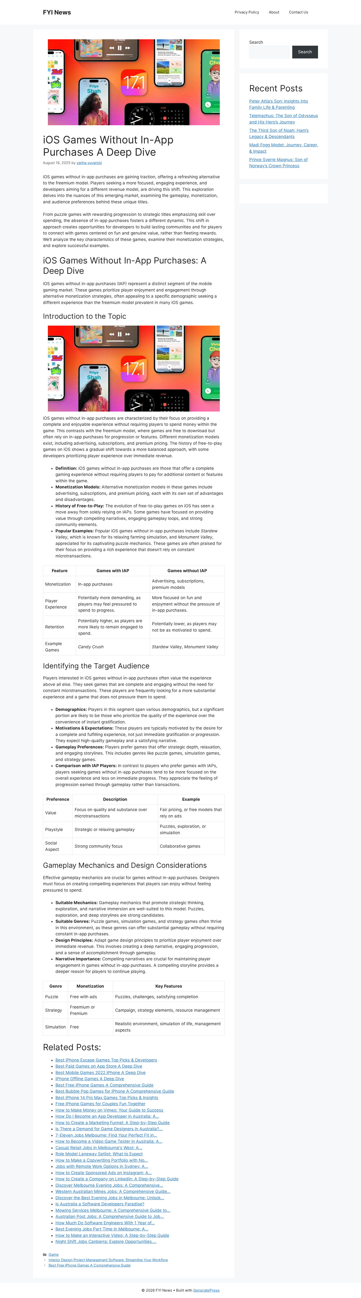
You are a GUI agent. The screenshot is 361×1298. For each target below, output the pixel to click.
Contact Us (298, 12)
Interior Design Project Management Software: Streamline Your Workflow (108, 1260)
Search (256, 42)
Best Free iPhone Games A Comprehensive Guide (89, 1265)
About (274, 12)
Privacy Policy (247, 12)
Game (53, 1254)
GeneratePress (206, 1290)
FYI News (57, 12)
